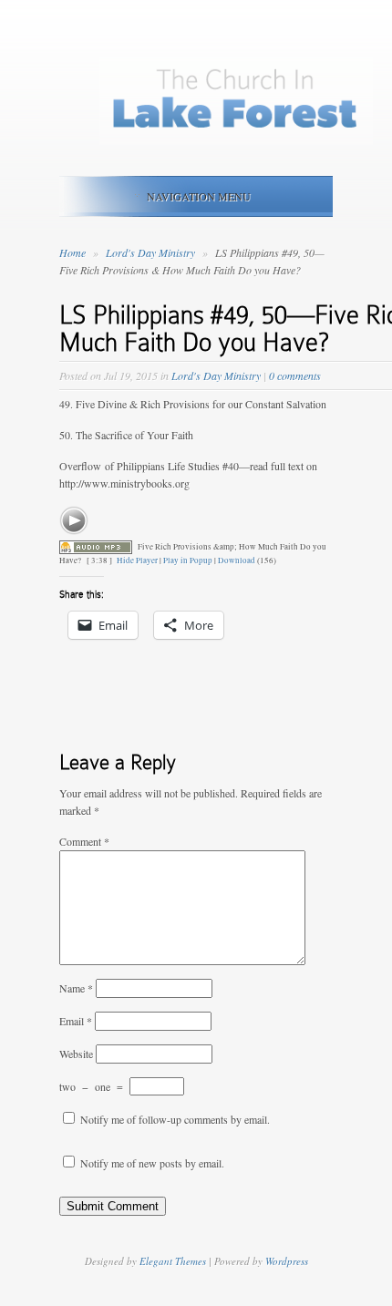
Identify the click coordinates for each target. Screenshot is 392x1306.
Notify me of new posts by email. (152, 1163)
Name (76, 988)
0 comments (295, 375)
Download (236, 560)
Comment (84, 841)
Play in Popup (187, 560)
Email (75, 1020)
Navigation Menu (199, 196)
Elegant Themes (172, 1261)
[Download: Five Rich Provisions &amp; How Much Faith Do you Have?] (95, 546)
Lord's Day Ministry (152, 252)
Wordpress (286, 1261)
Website (76, 1053)
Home (72, 252)
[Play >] (73, 520)
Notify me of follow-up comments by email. (175, 1119)
